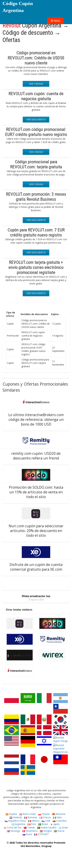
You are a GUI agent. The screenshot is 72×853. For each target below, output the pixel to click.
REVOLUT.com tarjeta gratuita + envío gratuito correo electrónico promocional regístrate (36, 267)
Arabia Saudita (48, 827)
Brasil (44, 824)
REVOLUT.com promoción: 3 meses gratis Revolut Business (36, 197)
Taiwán (30, 827)
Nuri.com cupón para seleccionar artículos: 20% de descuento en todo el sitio (36, 531)
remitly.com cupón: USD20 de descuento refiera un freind (36, 455)
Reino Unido (29, 814)
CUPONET (43, 834)
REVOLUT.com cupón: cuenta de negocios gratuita (36, 96)
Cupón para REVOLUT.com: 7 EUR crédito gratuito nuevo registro (36, 232)
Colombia (60, 820)
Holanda (17, 817)
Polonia (45, 814)
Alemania (60, 814)
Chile (47, 820)
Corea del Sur (13, 827)
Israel (64, 827)
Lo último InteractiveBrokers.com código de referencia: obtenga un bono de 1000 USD (36, 419)
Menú (56, 20)
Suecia (60, 830)
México (35, 820)
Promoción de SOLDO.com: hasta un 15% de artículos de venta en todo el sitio (36, 492)
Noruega (15, 830)
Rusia (28, 834)
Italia (59, 817)
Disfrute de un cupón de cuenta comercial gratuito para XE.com (36, 567)
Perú (33, 824)
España (12, 814)
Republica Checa (17, 820)
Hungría (47, 830)
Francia (46, 817)
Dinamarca (31, 830)
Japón (56, 824)
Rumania (32, 817)
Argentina (19, 824)
